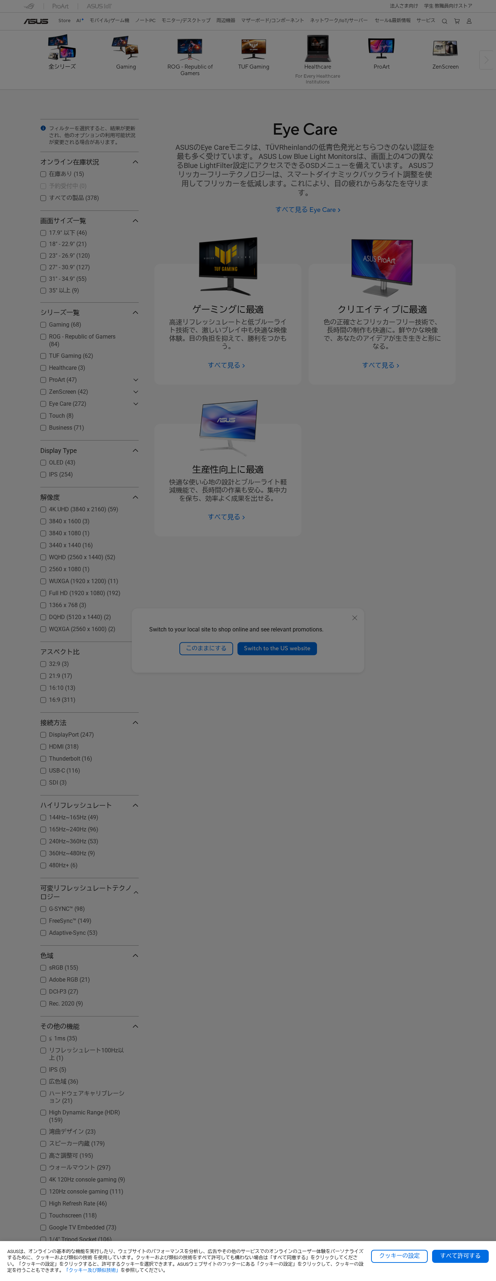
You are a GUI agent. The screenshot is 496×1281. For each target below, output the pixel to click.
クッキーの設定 (399, 1256)
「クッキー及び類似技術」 (92, 1270)
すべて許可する (460, 1256)
